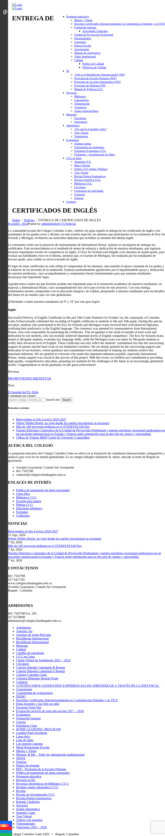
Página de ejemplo (27, 765)
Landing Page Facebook (31, 733)
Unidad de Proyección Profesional (93, 34)
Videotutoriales (25, 823)
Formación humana (85, 27)
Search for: (53, 399)
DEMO (21, 696)
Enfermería (80, 121)
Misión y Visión (83, 20)
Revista (21, 791)
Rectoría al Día (25, 780)
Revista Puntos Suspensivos (89, 176)
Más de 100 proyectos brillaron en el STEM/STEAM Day (53, 426)
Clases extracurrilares (86, 111)
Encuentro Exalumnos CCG (90, 150)
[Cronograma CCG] (5, 3)
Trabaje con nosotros (29, 820)
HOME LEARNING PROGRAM (38, 729)
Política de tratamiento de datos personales (43, 490)
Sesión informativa (28, 809)
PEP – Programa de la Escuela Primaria (41, 769)
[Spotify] (6, 834)
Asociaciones (81, 49)
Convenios (80, 42)
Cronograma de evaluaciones (34, 693)
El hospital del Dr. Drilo (23, 392)
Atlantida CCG (82, 161)
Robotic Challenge (28, 802)
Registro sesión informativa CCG (37, 787)
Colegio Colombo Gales (31, 674)
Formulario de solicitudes (88, 190)
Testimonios (81, 136)
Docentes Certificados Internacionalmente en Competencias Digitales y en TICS (119, 23)
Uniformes (23, 515)
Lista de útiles (25, 740)
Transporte (80, 107)
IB (67, 71)
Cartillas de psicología (30, 653)
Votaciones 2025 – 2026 (31, 827)
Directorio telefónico (29, 508)
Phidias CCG (24, 504)
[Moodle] (5, 7)
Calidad (78, 60)
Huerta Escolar (82, 45)
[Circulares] (5, 5)
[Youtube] (6, 828)
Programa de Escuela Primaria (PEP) (95, 78)
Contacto (71, 201)
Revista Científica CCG (87, 180)
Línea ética (23, 494)
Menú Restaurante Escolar (33, 747)
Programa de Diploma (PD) (90, 85)
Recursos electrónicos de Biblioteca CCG (42, 783)
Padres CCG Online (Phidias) (91, 169)
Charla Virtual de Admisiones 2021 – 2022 (43, 660)
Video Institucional (85, 56)
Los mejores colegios (29, 743)
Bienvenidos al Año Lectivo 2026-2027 (41, 419)
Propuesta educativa (77, 16)
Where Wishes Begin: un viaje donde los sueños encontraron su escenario (62, 423)
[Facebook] (6, 822)
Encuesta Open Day (29, 707)
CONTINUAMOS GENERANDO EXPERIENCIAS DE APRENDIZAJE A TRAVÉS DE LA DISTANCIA (88, 685)
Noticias (79, 198)
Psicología (80, 118)
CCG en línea (73, 158)
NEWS (20, 758)
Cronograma (24, 689)
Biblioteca (80, 96)
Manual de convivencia (87, 52)
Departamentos (82, 38)
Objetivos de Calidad (94, 67)
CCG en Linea (25, 656)
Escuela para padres (28, 501)
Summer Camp (25, 812)
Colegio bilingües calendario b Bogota (40, 671)
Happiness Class (26, 725)
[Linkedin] (6, 831)
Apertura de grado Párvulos (33, 635)
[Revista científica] (5, 21)
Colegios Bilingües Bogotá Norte (37, 678)
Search (66, 399)
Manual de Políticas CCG (88, 89)
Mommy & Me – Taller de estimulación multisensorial (50, 754)
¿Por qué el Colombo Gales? (90, 129)
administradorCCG (53, 223)
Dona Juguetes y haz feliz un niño (37, 704)
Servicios (71, 92)
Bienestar (71, 114)
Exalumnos (72, 140)
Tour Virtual (81, 132)
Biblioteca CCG (83, 183)
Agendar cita (24, 631)
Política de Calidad (93, 63)
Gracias (21, 722)
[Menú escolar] (5, 17)
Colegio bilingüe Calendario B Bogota (40, 667)
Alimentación (82, 103)
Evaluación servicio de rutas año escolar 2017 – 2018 (50, 711)
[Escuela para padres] (5, 19)
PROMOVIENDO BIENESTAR (29, 378)
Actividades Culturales (95, 31)
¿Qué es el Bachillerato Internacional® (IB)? (99, 74)
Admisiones (72, 125)
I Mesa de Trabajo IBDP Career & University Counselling (53, 437)
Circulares (80, 187)
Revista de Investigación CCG (35, 794)
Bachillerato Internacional (32, 638)
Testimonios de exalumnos (89, 147)
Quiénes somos (82, 143)
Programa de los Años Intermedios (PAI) (97, 81)
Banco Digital (82, 165)
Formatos (79, 194)
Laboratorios (81, 100)
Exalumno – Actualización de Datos (94, 154)
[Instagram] (6, 825)
